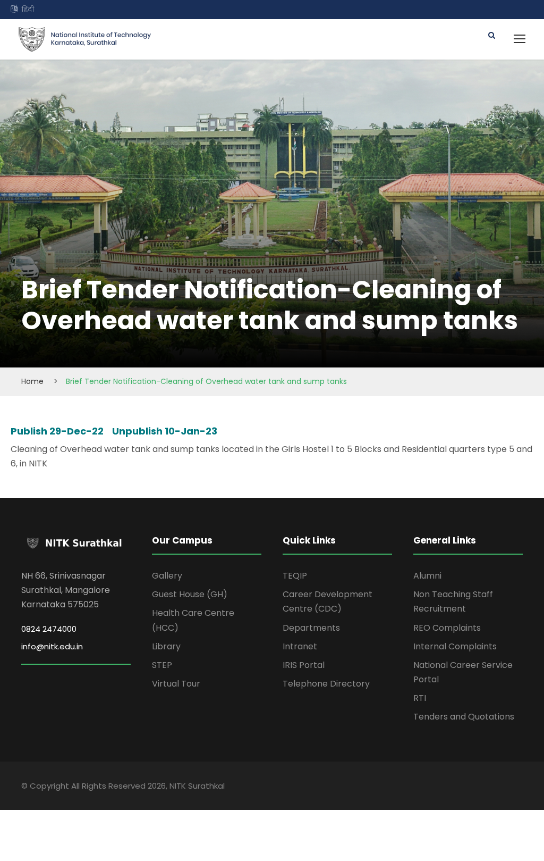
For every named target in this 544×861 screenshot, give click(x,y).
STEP (162, 665)
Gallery (167, 576)
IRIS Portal (304, 665)
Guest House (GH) (189, 594)
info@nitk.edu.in (52, 646)
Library (166, 646)
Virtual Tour (176, 684)
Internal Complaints (455, 646)
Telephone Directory (326, 684)
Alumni (427, 576)
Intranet (300, 646)
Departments (311, 628)
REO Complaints (447, 628)
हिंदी (28, 9)
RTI (419, 698)
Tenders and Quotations (463, 716)
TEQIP (295, 576)
